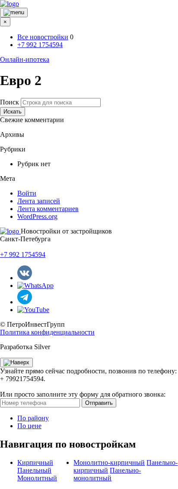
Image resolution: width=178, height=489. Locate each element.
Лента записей (38, 201)
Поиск (9, 102)
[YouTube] (33, 309)
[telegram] (24, 302)
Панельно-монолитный (107, 474)
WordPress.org (37, 216)
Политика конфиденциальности (47, 332)
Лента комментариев (48, 208)
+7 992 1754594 (40, 44)
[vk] (24, 277)
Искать (12, 111)
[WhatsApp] (35, 285)
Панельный (34, 470)
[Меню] (14, 12)
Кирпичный (35, 462)
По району (33, 418)
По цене (29, 425)
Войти (26, 193)
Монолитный (37, 478)
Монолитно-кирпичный (109, 462)
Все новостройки (42, 37)
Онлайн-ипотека (24, 59)
